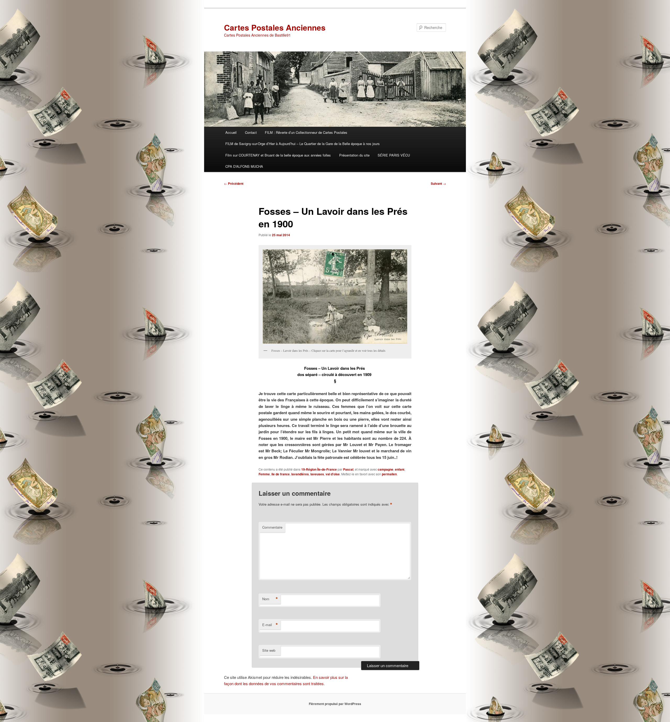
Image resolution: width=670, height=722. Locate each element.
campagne (385, 469)
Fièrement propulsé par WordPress (335, 703)
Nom (270, 599)
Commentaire (272, 527)
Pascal (348, 469)
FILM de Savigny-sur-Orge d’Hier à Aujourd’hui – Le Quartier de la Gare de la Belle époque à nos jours (302, 143)
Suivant (438, 183)
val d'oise (333, 474)
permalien (389, 474)
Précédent (233, 183)
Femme (264, 474)
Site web (268, 650)
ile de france (280, 474)
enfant (399, 469)
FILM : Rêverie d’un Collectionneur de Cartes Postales (306, 132)
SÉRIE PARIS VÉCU (394, 155)
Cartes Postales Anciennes (275, 27)
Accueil (231, 132)
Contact (251, 132)
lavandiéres (300, 474)
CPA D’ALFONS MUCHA (244, 166)
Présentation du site (354, 155)
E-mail (270, 625)
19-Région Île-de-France (319, 469)
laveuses (317, 474)
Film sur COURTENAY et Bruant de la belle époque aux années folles (278, 155)
